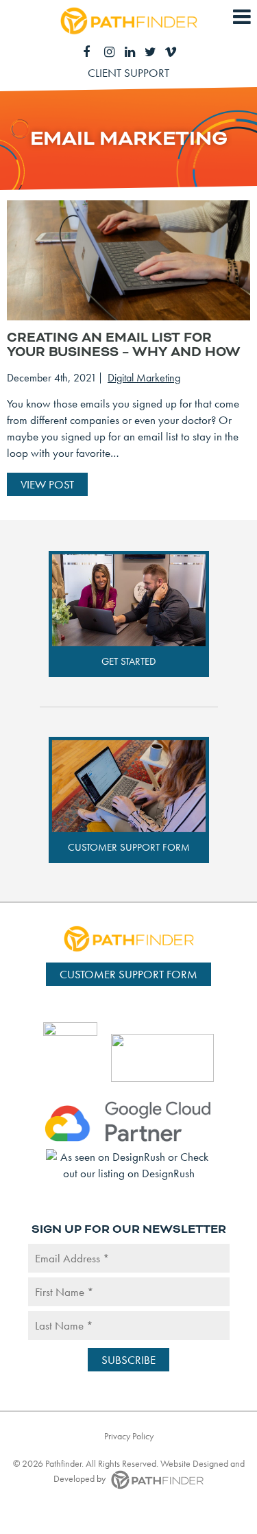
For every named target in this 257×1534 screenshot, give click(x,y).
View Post (47, 484)
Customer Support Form (129, 847)
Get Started (128, 661)
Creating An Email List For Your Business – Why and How (124, 345)
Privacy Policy (129, 1436)
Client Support (128, 72)
